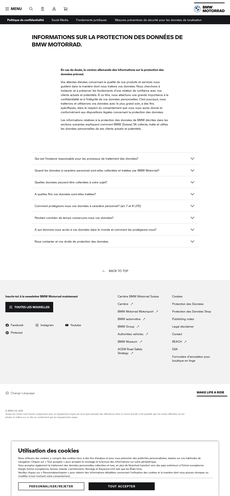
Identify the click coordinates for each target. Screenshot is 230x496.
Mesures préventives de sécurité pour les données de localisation (158, 20)
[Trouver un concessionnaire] (42, 7)
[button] (13, 8)
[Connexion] (54, 7)
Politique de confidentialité (25, 20)
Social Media (60, 20)
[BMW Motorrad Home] (209, 9)
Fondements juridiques (91, 20)
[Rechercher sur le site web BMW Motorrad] (31, 7)
